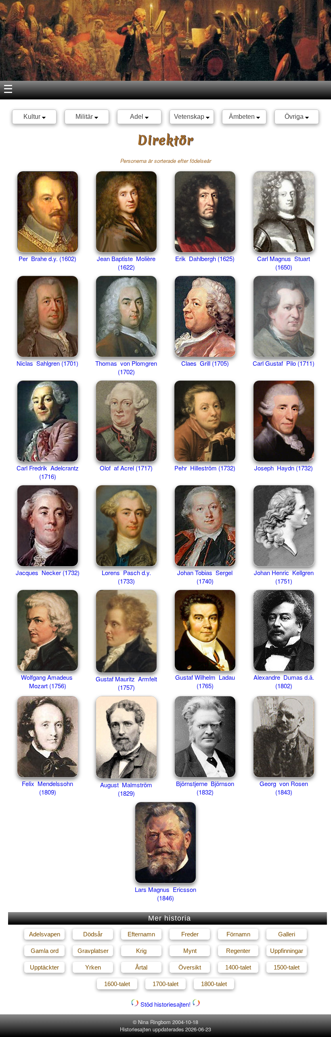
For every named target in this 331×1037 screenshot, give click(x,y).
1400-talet (238, 967)
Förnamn (238, 934)
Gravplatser (93, 950)
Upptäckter (44, 967)
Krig (141, 950)
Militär (84, 116)
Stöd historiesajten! (165, 1004)
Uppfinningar (286, 950)
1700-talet (165, 983)
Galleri (286, 934)
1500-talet (287, 967)
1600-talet (117, 983)
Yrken (93, 967)
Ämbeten (242, 116)
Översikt (189, 967)
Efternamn (141, 934)
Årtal (141, 967)
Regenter (238, 950)
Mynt (190, 950)
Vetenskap (190, 116)
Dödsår (93, 934)
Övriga (295, 116)
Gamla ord (45, 950)
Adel (137, 116)
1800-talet (214, 983)
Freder (190, 934)
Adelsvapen (44, 934)
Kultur (32, 116)
